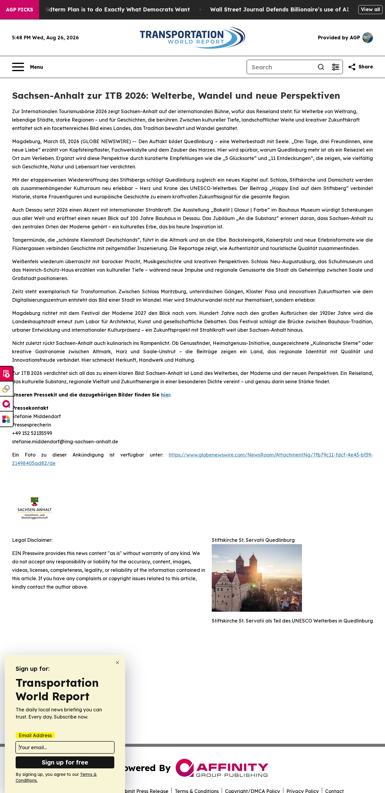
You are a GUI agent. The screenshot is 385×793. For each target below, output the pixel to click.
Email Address (35, 735)
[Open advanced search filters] (335, 67)
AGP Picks (19, 10)
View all (370, 9)
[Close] (117, 662)
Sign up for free (65, 762)
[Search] (321, 67)
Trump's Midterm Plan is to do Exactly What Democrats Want (104, 9)
